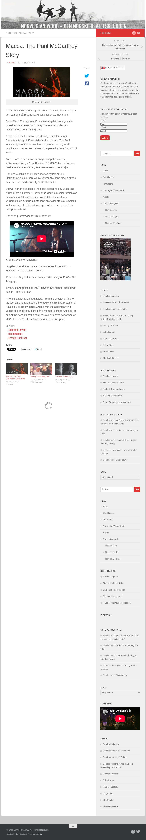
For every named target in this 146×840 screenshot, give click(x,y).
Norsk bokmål (112, 67)
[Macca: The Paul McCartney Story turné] (17, 368)
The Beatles (108, 351)
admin (12, 63)
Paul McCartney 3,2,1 (64, 377)
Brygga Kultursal (17, 338)
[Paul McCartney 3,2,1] (66, 369)
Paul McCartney (110, 338)
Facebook (105, 615)
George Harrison (110, 325)
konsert (11, 33)
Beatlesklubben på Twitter (115, 309)
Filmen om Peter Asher (113, 382)
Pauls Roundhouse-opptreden (117, 402)
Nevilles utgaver (110, 376)
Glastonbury (121, 460)
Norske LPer (111, 210)
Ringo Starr (108, 345)
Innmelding (108, 184)
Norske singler (112, 216)
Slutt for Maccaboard (112, 395)
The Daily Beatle (110, 358)
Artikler (106, 197)
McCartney (26, 33)
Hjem (105, 171)
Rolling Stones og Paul (40, 377)
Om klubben (108, 177)
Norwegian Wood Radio (114, 190)
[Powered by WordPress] (17, 834)
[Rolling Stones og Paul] (41, 369)
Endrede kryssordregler (114, 389)
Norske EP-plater (113, 223)
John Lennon (109, 332)
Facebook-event (17, 329)
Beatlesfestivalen (111, 296)
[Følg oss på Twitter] (138, 33)
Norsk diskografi (110, 203)
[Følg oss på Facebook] (134, 33)
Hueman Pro (37, 834)
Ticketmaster (15, 333)
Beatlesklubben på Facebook (116, 302)
